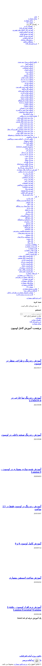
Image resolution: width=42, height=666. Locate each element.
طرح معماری (32, 248)
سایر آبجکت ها (28, 114)
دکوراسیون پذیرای (27, 262)
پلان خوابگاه (29, 218)
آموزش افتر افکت (27, 193)
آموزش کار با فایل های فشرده (23, 30)
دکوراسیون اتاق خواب (25, 256)
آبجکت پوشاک (28, 75)
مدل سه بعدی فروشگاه (25, 131)
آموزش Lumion (28, 187)
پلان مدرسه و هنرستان (25, 233)
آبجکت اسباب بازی (26, 66)
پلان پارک (30, 208)
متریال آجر (29, 150)
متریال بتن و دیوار (27, 152)
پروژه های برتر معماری (25, 275)
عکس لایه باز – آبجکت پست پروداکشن (20, 139)
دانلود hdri (30, 145)
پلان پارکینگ (29, 210)
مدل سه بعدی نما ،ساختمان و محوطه (20, 135)
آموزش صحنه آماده (26, 34)
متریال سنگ (29, 160)
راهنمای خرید (28, 26)
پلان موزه (30, 239)
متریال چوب (29, 156)
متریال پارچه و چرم (26, 154)
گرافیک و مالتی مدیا (30, 291)
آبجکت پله (29, 74)
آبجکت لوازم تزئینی (26, 97)
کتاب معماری (32, 252)
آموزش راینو (29, 181)
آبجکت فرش (28, 83)
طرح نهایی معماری (30, 250)
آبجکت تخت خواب (27, 77)
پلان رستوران (28, 221)
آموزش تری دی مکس (25, 171)
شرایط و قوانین (28, 38)
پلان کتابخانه (29, 229)
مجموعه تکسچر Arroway (24, 146)
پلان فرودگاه (29, 227)
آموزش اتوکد (28, 175)
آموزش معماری (27, 279)
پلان (35, 196)
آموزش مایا (29, 189)
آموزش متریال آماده (26, 36)
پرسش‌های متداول (27, 40)
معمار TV (29, 22)
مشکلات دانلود (28, 42)
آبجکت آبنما (29, 64)
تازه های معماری (31, 273)
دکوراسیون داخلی (31, 254)
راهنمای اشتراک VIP (26, 28)
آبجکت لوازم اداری (27, 93)
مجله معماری (32, 19)
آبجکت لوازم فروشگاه (25, 100)
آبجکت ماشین (28, 104)
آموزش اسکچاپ (27, 177)
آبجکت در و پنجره (27, 81)
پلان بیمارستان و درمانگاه (24, 206)
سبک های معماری (27, 283)
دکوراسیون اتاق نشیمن (25, 258)
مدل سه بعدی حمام (26, 125)
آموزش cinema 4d (27, 191)
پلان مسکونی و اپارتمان (25, 237)
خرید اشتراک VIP (31, 43)
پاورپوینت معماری (31, 246)
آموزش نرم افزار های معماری (27, 170)
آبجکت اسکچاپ (28, 68)
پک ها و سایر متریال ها (25, 168)
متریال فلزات (28, 162)
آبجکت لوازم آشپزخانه (25, 91)
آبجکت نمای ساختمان (26, 112)
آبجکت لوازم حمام (27, 98)
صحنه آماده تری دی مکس (28, 116)
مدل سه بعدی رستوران (25, 127)
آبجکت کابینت (28, 85)
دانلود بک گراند (28, 143)
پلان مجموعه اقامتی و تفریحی (23, 231)
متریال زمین (29, 158)
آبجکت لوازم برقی (27, 95)
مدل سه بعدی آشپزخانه (25, 118)
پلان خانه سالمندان (26, 216)
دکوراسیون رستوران (26, 268)
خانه (35, 17)
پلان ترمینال (29, 214)
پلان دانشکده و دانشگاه (25, 219)
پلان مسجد (29, 235)
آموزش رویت (28, 179)
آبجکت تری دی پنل (27, 79)
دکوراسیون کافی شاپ (25, 269)
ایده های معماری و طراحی (24, 277)
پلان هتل (30, 241)
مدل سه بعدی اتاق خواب (25, 120)
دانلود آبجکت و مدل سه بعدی (27, 62)
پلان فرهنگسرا (28, 225)
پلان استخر (29, 202)
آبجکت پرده (29, 72)
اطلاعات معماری (27, 285)
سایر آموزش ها (28, 195)
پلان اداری (29, 198)
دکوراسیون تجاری (27, 264)
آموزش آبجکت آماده (26, 32)
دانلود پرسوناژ (28, 141)
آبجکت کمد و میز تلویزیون (24, 87)
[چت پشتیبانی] (37, 661)
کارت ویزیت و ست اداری (24, 294)
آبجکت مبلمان (28, 106)
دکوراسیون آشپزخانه (26, 271)
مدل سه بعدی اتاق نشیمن (24, 122)
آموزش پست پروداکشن (25, 185)
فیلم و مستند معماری (30, 289)
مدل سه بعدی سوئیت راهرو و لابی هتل (20, 129)
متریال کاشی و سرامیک (25, 164)
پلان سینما (29, 223)
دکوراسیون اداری (27, 260)
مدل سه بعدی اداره (26, 123)
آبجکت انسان (28, 70)
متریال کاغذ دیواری (26, 166)
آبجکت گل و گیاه (27, 89)
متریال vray (29, 148)
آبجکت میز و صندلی (26, 108)
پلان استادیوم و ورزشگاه (25, 200)
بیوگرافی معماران (27, 281)
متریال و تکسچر (31, 137)
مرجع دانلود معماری (20, 664)
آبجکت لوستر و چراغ (26, 102)
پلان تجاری (29, 212)
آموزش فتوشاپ (27, 183)
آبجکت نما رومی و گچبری (24, 110)
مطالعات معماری (31, 244)
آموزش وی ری (28, 173)
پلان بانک (30, 204)
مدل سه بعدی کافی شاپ (24, 133)
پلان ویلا (30, 243)
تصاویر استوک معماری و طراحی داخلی (20, 292)
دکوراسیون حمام (27, 266)
